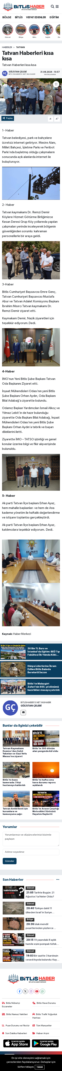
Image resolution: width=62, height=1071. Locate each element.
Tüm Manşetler (44, 1025)
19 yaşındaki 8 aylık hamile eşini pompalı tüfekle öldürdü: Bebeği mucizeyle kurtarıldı (42, 942)
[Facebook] (19, 991)
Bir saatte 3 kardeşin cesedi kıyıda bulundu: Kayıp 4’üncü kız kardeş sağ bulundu (42, 958)
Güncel (30, 888)
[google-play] (45, 1044)
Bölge (30, 919)
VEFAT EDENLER (36, 17)
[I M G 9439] (31, 472)
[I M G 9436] (31, 260)
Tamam (40, 1067)
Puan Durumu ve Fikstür (18, 1025)
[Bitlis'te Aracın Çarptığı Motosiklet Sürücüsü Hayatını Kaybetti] (45, 798)
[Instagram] (31, 991)
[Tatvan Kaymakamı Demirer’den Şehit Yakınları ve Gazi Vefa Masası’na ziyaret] (16, 738)
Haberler (7, 47)
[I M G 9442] (31, 604)
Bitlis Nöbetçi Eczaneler (11, 1005)
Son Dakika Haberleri (16, 1033)
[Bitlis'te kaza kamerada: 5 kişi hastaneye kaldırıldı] (16, 769)
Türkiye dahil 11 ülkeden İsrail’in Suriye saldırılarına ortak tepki (39, 911)
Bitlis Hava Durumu (46, 1003)
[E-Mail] (23, 712)
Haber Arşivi (42, 1033)
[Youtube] (36, 991)
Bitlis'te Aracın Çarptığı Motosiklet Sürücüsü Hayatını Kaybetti (45, 811)
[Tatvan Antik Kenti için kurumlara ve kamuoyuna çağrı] (16, 798)
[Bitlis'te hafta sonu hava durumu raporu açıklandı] (45, 769)
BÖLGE (6, 17)
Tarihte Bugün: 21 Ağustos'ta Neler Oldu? (40, 894)
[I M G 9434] (31, 183)
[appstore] (17, 1044)
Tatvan (20, 47)
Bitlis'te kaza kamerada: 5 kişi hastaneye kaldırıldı (14, 782)
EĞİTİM (54, 17)
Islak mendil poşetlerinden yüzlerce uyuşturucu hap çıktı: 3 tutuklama (39, 926)
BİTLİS (18, 17)
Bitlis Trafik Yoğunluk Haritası (44, 1016)
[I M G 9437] (31, 347)
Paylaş (9, 118)
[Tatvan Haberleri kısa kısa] (31, 96)
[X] (25, 991)
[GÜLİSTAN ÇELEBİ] (10, 707)
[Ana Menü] (57, 6)
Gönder (9, 861)
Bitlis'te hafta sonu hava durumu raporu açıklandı (44, 782)
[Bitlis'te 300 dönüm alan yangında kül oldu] (45, 738)
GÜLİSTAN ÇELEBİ (31, 705)
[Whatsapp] (42, 991)
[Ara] (52, 6)
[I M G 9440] (31, 561)
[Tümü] (57, 879)
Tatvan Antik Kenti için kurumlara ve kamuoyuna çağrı (15, 811)
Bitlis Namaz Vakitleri (17, 1014)
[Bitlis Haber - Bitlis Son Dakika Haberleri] (23, 7)
